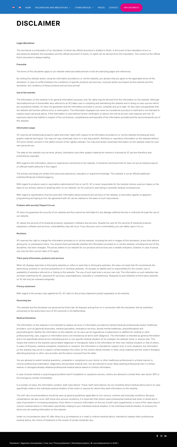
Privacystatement (62, 443)
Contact (113, 7)
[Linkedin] (165, 436)
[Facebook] (157, 436)
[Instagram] (161, 436)
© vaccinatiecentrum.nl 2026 (104, 443)
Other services (83, 7)
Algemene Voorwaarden (31, 443)
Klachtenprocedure (80, 443)
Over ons (48, 443)
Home (28, 7)
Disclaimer (14, 443)
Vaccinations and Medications (51, 7)
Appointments (131, 7)
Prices (101, 7)
